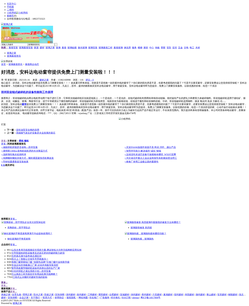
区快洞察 (59, 294)
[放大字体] (2, 79)
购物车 (10, 16)
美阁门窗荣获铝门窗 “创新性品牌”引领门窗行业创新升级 (40, 262)
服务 (134, 47)
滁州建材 (200, 294)
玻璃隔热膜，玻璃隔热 (142, 239)
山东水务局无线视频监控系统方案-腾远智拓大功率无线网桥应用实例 (46, 250)
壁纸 (21, 141)
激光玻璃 (82, 47)
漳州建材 (70, 294)
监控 (174, 47)
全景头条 (16, 294)
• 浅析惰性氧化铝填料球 (14, 154)
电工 (192, 47)
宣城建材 (124, 294)
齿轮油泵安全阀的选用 (27, 130)
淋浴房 (127, 47)
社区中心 (11, 3)
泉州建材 (81, 294)
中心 (151, 47)
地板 (157, 47)
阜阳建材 (189, 294)
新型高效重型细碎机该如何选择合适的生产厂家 (36, 268)
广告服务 (104, 297)
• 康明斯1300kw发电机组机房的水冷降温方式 (24, 151)
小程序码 (11, 13)
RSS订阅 (126, 297)
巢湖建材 (167, 294)
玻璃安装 (92, 47)
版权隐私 (71, 297)
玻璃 (58, 47)
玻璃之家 (50, 47)
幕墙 (64, 47)
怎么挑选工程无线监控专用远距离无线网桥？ (35, 274)
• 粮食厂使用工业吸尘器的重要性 (142, 161)
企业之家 (24, 297)
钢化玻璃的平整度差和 (18, 239)
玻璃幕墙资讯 (15, 64)
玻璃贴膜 (72, 47)
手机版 (10, 6)
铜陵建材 (232, 294)
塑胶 (163, 47)
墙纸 (26, 141)
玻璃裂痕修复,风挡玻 (141, 227)
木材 (197, 47)
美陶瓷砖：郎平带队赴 (18, 227)
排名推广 (94, 297)
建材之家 (44, 80)
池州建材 (135, 294)
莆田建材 (103, 294)
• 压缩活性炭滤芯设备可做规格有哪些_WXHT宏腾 (150, 154)
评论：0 (90, 80)
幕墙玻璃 (118, 47)
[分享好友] (7, 61)
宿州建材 (178, 294)
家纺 (146, 47)
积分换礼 (115, 297)
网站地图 (83, 297)
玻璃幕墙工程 (105, 47)
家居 (36, 47)
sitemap (135, 297)
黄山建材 (211, 294)
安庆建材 (222, 294)
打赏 (3, 124)
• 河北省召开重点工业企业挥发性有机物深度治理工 (151, 158)
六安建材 (157, 294)
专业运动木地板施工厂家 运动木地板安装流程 (35, 265)
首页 (3, 64)
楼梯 (140, 47)
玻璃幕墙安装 (26, 47)
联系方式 (47, 297)
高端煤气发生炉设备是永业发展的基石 (35, 133)
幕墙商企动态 (32, 64)
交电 (186, 47)
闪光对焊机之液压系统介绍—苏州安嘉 (31, 271)
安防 (169, 47)
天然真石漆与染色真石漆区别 (27, 256)
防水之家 (38, 294)
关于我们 (35, 297)
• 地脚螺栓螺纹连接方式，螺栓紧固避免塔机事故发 (28, 158)
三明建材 (92, 294)
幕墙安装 (13, 47)
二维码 (10, 9)
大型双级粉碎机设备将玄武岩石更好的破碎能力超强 (38, 253)
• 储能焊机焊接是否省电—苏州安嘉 (20, 147)
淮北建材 (243, 294)
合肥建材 (113, 294)
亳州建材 (146, 294)
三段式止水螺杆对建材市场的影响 (30, 277)
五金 (180, 47)
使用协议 (59, 297)
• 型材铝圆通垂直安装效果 (15, 161)
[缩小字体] (6, 79)
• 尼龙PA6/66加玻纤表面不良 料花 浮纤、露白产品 (150, 147)
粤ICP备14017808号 (150, 297)
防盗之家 (49, 294)
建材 (42, 47)
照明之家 (27, 294)
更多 (4, 141)
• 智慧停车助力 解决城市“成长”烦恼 (143, 151)
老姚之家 (5, 294)
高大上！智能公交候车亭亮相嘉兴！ (30, 259)
